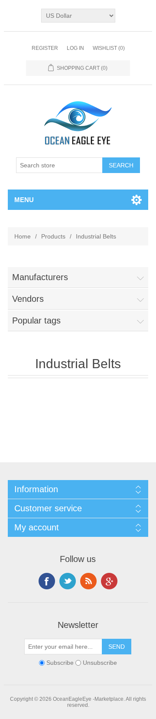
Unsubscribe (100, 662)
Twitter (67, 581)
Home (22, 236)
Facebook (47, 581)
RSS (88, 581)
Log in (75, 48)
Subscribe (60, 662)
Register (45, 48)
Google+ (109, 581)
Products (53, 236)
